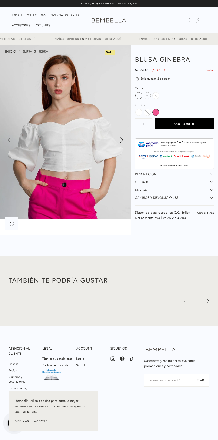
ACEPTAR (41, 421)
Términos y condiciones (57, 358)
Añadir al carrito (184, 123)
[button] (189, 20)
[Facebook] (122, 358)
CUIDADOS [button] (143, 182)
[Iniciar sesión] (198, 20)
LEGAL (47, 348)
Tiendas (13, 364)
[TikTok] (131, 358)
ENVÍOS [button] (141, 190)
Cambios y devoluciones (17, 379)
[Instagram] (113, 358)
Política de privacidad (56, 365)
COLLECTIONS (36, 15)
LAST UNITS (42, 25)
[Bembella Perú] (160, 349)
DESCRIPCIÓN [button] (145, 174)
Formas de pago (19, 388)
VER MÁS (22, 421)
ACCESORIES (21, 25)
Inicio (10, 51)
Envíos (13, 370)
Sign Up (81, 365)
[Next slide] (117, 140)
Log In (80, 358)
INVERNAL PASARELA (64, 15)
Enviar (198, 380)
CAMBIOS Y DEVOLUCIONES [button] (156, 198)
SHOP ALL (15, 15)
